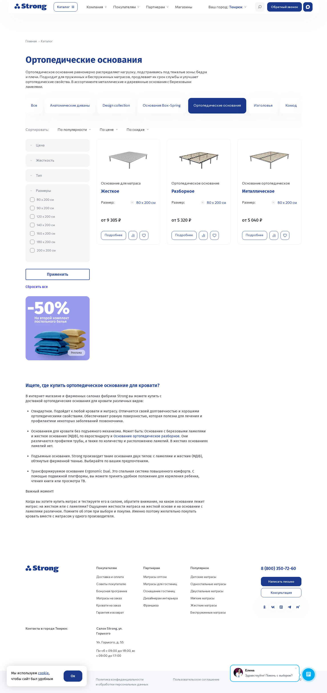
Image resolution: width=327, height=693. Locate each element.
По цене (107, 129)
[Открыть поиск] (259, 7)
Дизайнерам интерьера (160, 598)
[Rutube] (297, 607)
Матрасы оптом (155, 577)
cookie (43, 673)
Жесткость (45, 160)
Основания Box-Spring (162, 105)
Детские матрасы (203, 577)
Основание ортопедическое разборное (146, 436)
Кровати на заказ (108, 605)
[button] (296, 106)
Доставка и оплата (110, 577)
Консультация (281, 592)
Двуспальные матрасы (206, 591)
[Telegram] (289, 607)
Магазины (183, 7)
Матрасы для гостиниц (160, 584)
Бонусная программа (111, 591)
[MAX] (281, 607)
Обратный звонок (284, 7)
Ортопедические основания (217, 105)
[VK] (273, 607)
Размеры (43, 190)
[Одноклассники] (264, 607)
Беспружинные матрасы (208, 612)
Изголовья (263, 105)
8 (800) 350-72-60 (278, 568)
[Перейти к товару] (128, 191)
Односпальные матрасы (208, 584)
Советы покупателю (111, 584)
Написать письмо (281, 581)
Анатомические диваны (70, 105)
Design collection (116, 105)
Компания (95, 7)
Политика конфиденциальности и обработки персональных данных (122, 681)
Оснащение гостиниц (159, 591)
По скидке (136, 129)
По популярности (72, 129)
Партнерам (155, 7)
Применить (57, 274)
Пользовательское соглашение (196, 679)
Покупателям (124, 7)
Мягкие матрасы (202, 598)
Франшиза (151, 605)
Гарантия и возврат (110, 612)
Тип (39, 175)
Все (34, 105)
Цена (40, 145)
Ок (73, 676)
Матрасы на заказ (109, 598)
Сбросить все (37, 287)
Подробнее (113, 235)
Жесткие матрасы (203, 605)
